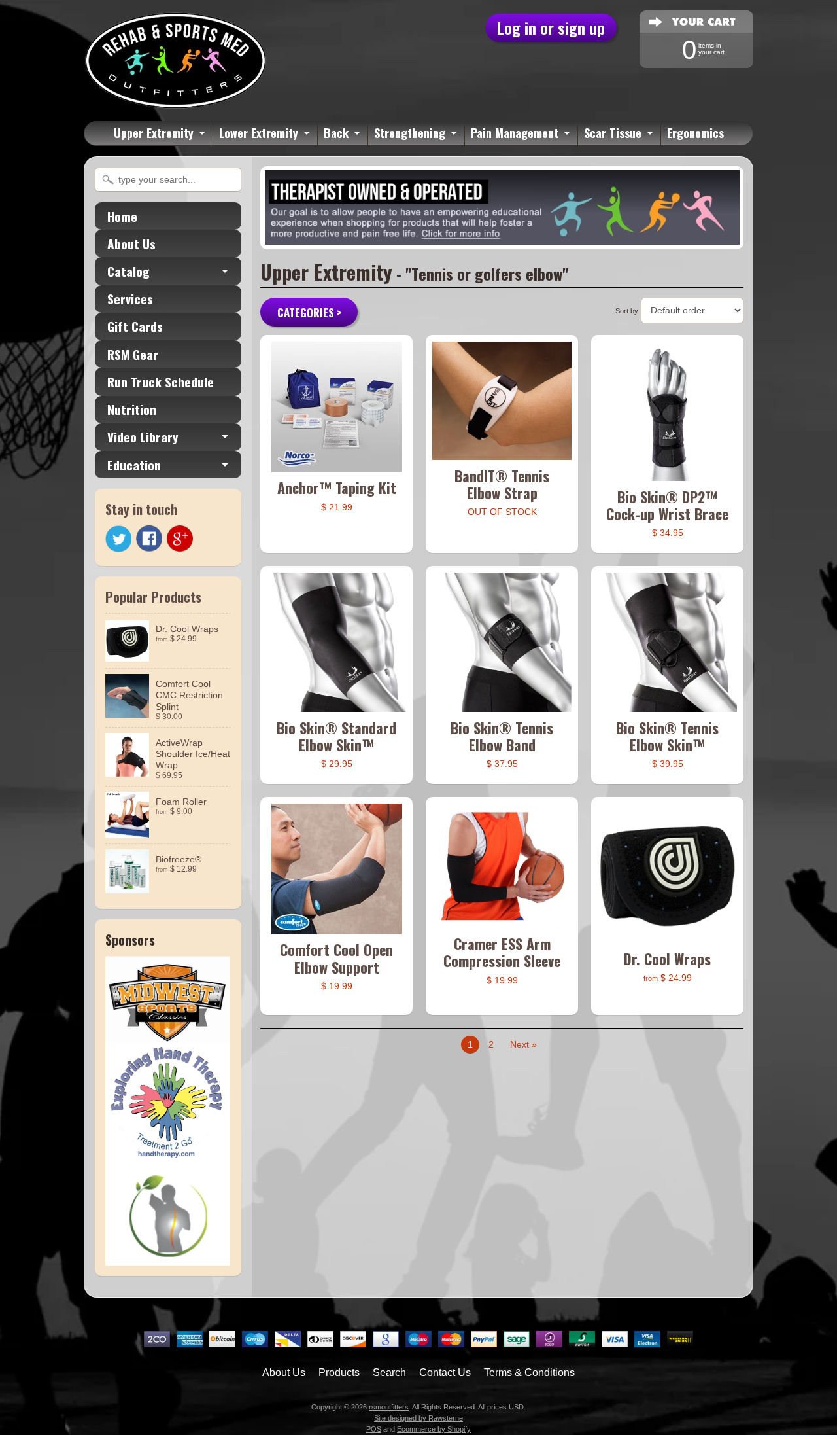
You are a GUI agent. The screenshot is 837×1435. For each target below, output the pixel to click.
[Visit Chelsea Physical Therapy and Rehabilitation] (167, 1257)
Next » (523, 1045)
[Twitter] (118, 538)
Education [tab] (134, 464)
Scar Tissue (612, 132)
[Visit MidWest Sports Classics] (167, 1034)
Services (130, 298)
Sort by (626, 311)
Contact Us (445, 1372)
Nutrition (131, 409)
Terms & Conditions (529, 1372)
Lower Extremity (258, 132)
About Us (131, 243)
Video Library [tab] (143, 436)
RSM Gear (132, 354)
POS (373, 1429)
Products (339, 1372)
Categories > (309, 312)
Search (389, 1372)
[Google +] (180, 538)
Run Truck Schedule (160, 381)
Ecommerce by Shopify (434, 1429)
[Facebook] (149, 538)
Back (336, 132)
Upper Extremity (154, 132)
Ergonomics (695, 132)
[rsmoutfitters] (175, 101)
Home (122, 216)
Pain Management (514, 132)
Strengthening (409, 132)
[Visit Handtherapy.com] (167, 1156)
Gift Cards (135, 326)
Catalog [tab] (128, 271)
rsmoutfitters (389, 1407)
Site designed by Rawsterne (418, 1418)
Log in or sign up (551, 27)
